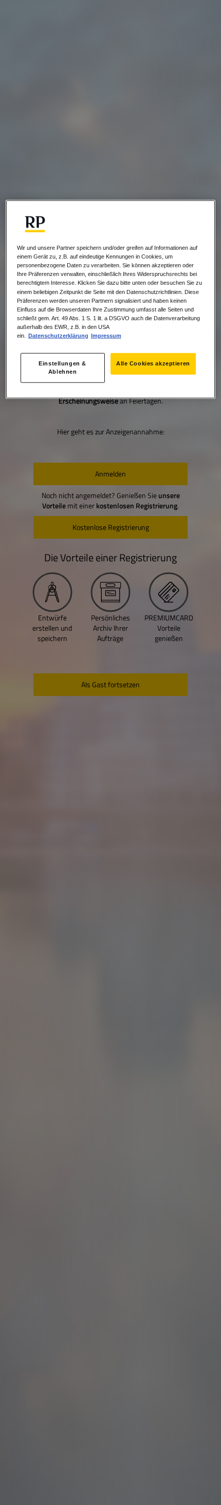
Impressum (106, 336)
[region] (111, 299)
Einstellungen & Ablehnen (62, 367)
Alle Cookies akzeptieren (153, 363)
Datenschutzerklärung (58, 336)
